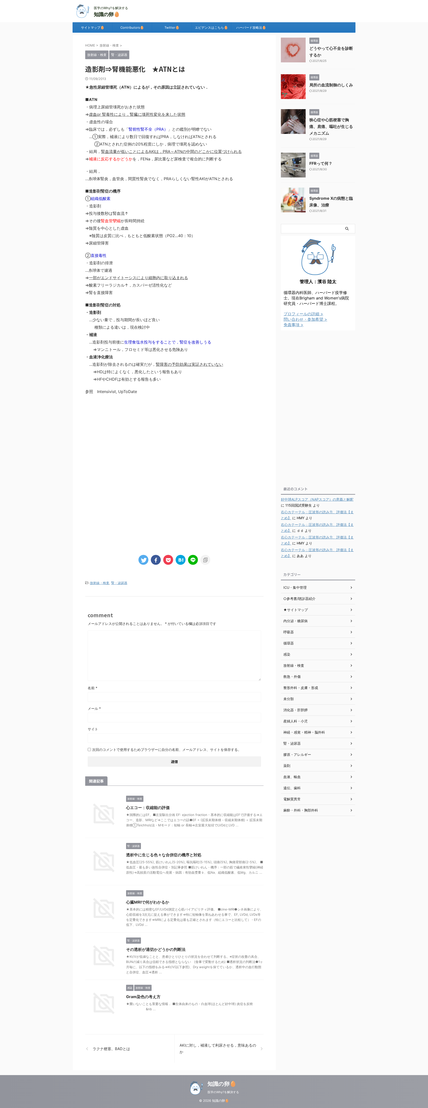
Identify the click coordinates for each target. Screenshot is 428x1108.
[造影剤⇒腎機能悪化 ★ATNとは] (181, 560)
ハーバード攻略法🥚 (251, 27)
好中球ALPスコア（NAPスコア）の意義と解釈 (317, 499)
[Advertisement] (174, 439)
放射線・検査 (99, 583)
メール (94, 708)
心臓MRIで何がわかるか (147, 902)
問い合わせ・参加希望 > (305, 319)
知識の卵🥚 (107, 14)
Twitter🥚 (171, 27)
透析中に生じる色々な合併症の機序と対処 (163, 854)
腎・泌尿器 (119, 583)
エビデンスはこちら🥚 (211, 27)
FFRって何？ (320, 163)
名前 (92, 688)
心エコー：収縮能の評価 (148, 807)
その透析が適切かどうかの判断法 (156, 949)
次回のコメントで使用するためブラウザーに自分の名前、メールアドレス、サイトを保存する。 (166, 749)
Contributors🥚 (132, 27)
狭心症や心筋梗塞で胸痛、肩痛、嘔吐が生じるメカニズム (331, 126)
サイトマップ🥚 (92, 27)
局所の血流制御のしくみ (331, 84)
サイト (93, 729)
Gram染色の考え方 (143, 996)
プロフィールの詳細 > (303, 313)
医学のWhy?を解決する (223, 1092)
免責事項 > (293, 324)
